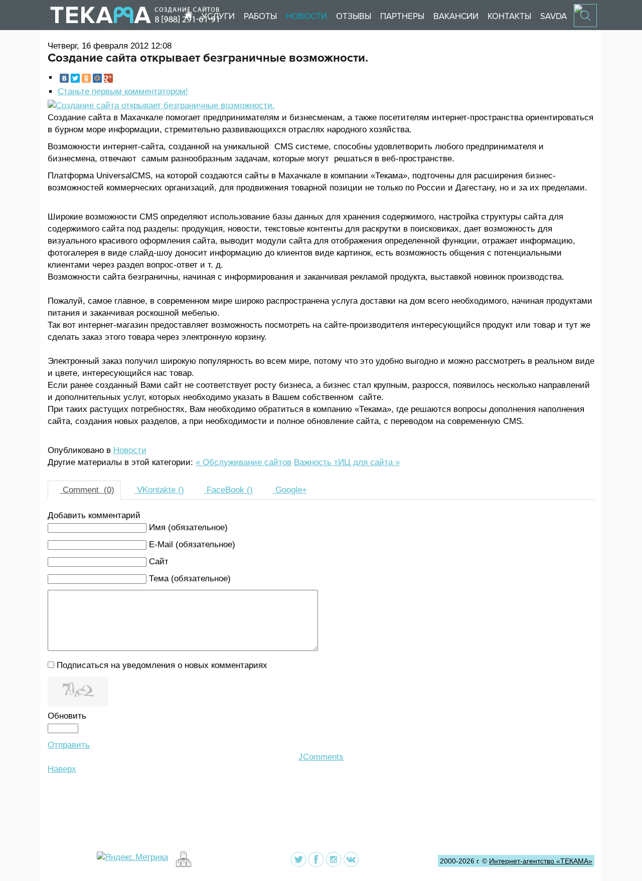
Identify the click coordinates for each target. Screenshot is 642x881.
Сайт (159, 561)
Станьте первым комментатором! (123, 91)
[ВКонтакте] (64, 78)
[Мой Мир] (97, 78)
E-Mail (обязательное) (192, 544)
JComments (321, 757)
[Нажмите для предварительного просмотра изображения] (161, 105)
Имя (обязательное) (188, 527)
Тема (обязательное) (190, 578)
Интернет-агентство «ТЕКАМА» (540, 861)
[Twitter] (75, 78)
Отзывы (353, 16)
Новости (306, 16)
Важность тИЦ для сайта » (347, 462)
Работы (260, 16)
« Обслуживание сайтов (243, 462)
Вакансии (455, 16)
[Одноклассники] (86, 78)
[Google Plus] (108, 78)
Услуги (218, 16)
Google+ (290, 490)
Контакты (509, 16)
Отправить (69, 745)
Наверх (62, 769)
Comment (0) (87, 490)
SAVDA (553, 16)
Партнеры (402, 16)
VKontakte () (159, 490)
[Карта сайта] (182, 864)
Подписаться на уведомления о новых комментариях (162, 665)
